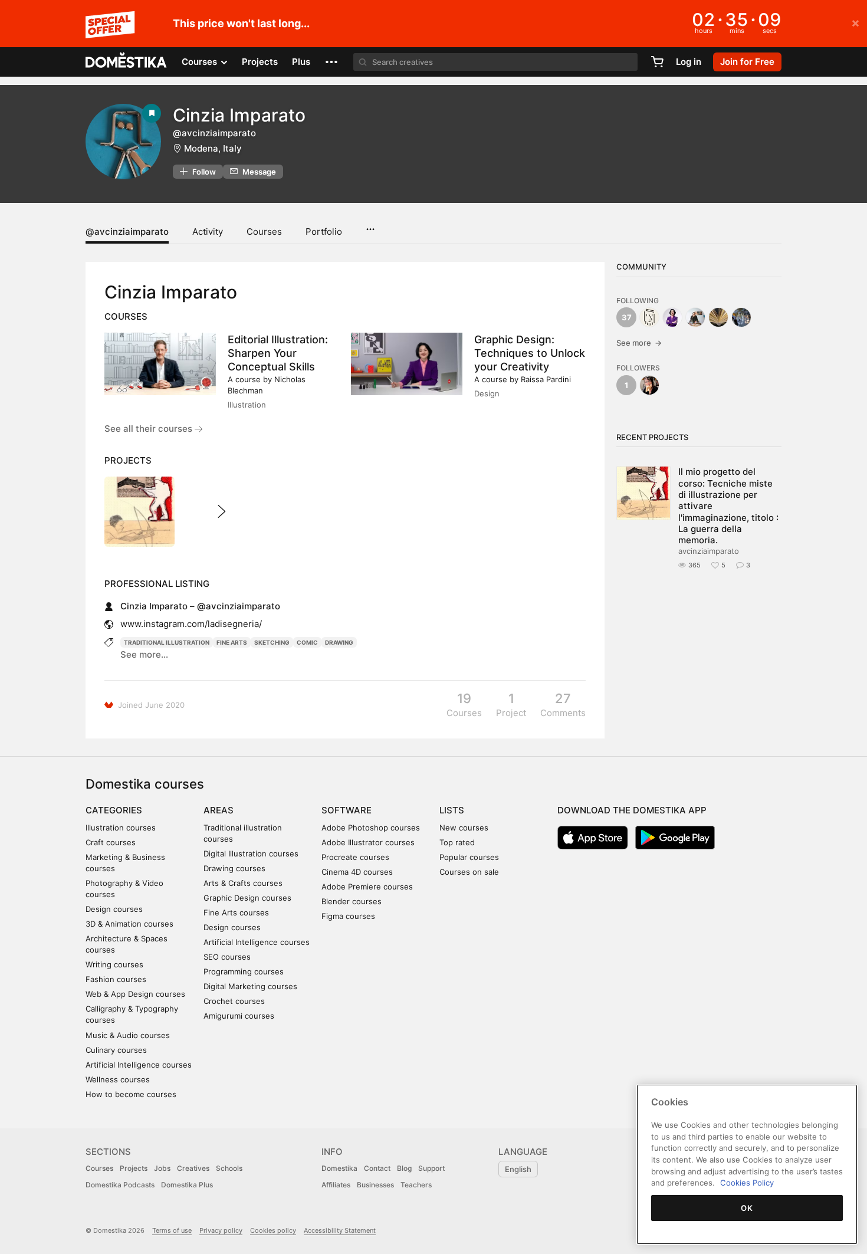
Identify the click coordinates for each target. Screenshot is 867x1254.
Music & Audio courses (128, 1035)
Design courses (114, 909)
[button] (331, 62)
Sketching (272, 642)
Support (431, 1168)
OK (747, 1208)
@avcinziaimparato (127, 231)
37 (627, 317)
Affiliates (335, 1184)
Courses (264, 231)
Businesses (375, 1184)
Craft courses (111, 842)
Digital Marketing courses (250, 986)
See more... (144, 654)
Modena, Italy (213, 148)
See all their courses (149, 428)
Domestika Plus (187, 1184)
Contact (377, 1168)
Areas (218, 810)
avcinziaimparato (708, 551)
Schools (229, 1168)
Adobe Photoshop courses (370, 827)
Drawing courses (234, 868)
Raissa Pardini (546, 379)
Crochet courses (234, 1001)
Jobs (162, 1168)
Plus (301, 61)
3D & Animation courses (129, 923)
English (518, 1169)
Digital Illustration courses (250, 853)
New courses (463, 827)
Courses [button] (200, 61)
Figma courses (348, 916)
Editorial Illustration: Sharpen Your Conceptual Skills (278, 353)
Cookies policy (273, 1230)
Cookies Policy (747, 1182)
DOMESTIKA (127, 62)
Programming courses (243, 971)
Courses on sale (469, 872)
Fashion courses (116, 979)
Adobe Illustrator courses (368, 842)
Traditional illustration (166, 642)
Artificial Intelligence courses (139, 1064)
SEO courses (227, 956)
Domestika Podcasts (120, 1184)
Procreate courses (355, 857)
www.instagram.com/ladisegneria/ (191, 623)
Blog (404, 1168)
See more (639, 342)
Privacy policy (220, 1230)
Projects (260, 61)
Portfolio (324, 231)
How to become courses (131, 1094)
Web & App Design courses (135, 994)
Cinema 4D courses (357, 872)
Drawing (339, 642)
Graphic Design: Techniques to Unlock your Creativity (529, 353)
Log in (688, 61)
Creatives (193, 1168)
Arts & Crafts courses (243, 883)
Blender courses (351, 901)
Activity (207, 231)
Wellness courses (118, 1079)
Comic (307, 642)
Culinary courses (116, 1050)
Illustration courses (121, 827)
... (370, 225)
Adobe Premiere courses (367, 886)
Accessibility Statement (340, 1230)
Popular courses (469, 857)
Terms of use (172, 1230)
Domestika (339, 1168)
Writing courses (114, 964)
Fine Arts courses (236, 912)
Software (346, 810)
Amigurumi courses (238, 1015)
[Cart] (657, 62)
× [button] (855, 22)
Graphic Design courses (247, 897)
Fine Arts (231, 642)
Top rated (457, 842)
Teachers (416, 1184)
